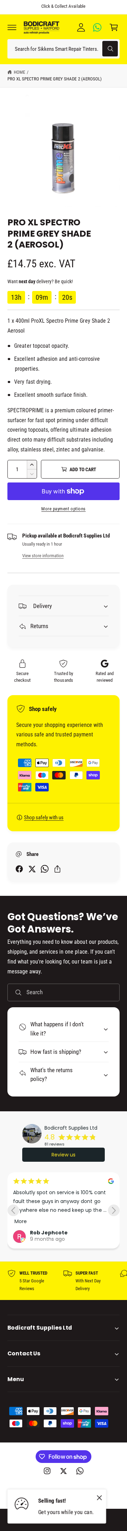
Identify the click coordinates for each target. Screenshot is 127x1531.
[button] (12, 27)
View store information (43, 555)
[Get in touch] (97, 27)
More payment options (63, 508)
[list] (63, 1281)
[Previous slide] (13, 1210)
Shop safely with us (44, 817)
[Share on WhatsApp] (44, 868)
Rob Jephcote (49, 1232)
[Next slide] (114, 1210)
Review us (63, 1154)
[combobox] (63, 49)
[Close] (99, 1497)
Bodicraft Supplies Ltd (70, 1127)
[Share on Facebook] (19, 868)
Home (19, 72)
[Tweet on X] (32, 868)
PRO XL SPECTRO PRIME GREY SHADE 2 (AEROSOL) (54, 78)
